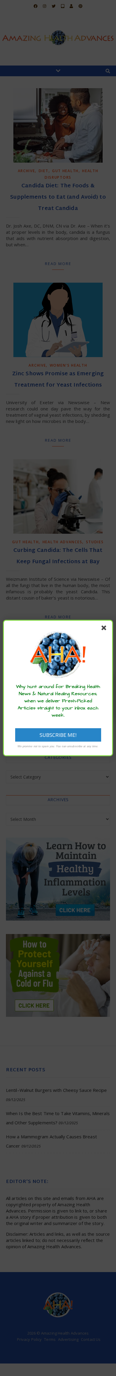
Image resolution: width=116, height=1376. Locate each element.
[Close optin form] (105, 629)
